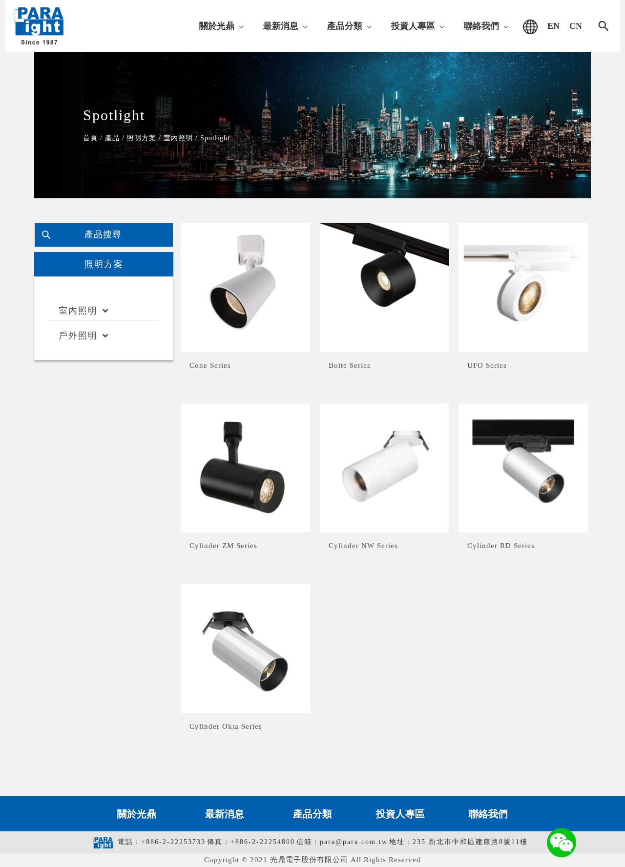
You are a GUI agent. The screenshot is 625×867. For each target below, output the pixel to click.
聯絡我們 (488, 813)
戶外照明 (78, 335)
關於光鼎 (136, 813)
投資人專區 (400, 813)
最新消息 (224, 813)
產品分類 (312, 813)
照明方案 (104, 264)
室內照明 (78, 311)
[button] (239, 26)
